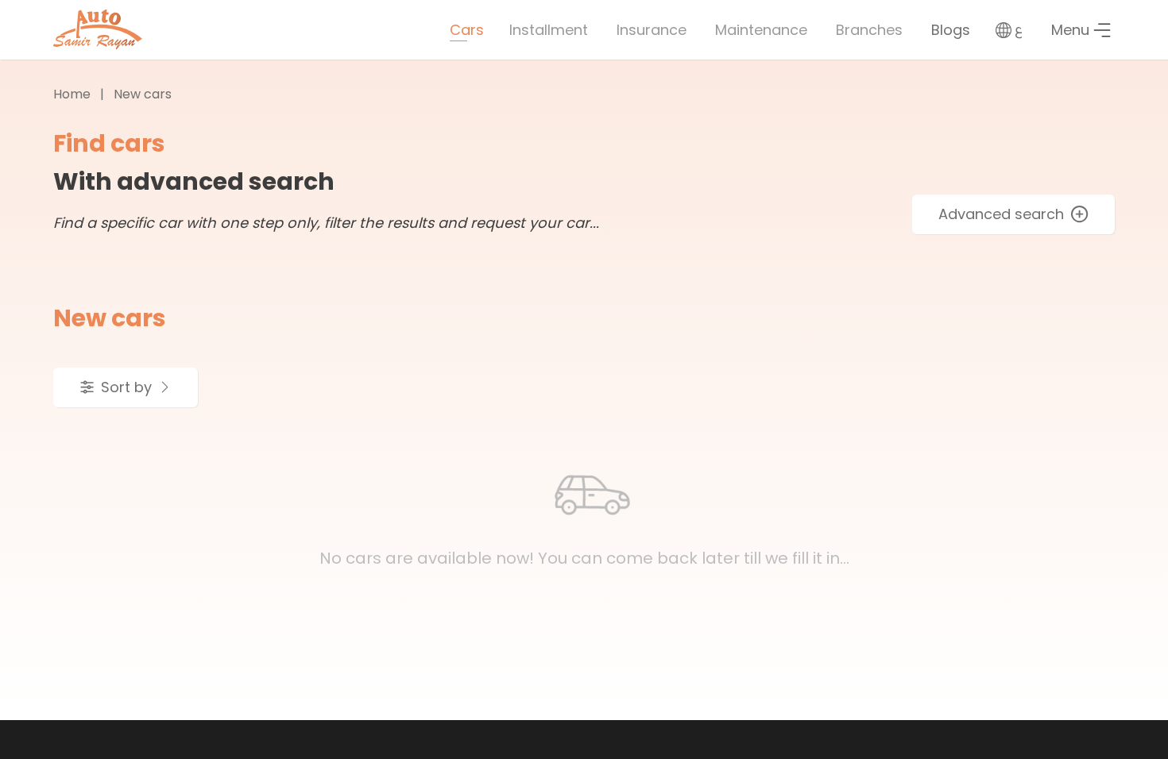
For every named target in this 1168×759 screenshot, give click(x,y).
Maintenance (761, 30)
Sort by (126, 387)
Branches (869, 30)
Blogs (950, 30)
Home (72, 94)
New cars (143, 94)
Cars (467, 30)
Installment (548, 30)
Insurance (651, 30)
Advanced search (1001, 214)
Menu (1070, 30)
